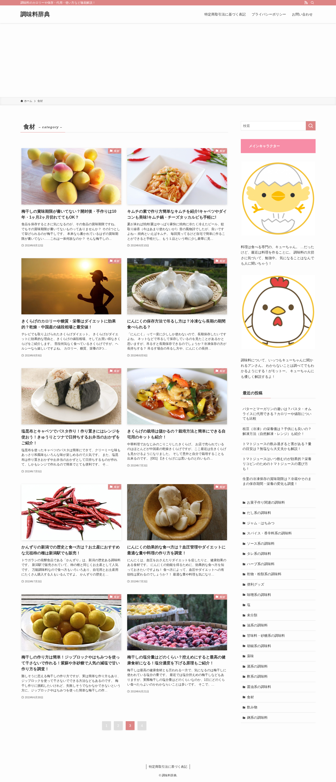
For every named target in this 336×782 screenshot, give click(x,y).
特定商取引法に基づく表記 (168, 766)
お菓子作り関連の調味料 (266, 502)
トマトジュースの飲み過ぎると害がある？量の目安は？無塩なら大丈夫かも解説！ (277, 446)
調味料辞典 (35, 14)
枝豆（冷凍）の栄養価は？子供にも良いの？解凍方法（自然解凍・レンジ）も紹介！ (277, 431)
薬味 (250, 656)
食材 (250, 697)
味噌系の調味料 (259, 595)
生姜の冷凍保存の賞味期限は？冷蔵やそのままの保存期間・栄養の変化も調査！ (277, 481)
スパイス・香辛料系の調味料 (269, 533)
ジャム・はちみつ (261, 523)
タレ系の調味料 (259, 554)
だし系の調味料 (259, 513)
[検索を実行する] (311, 125)
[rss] (306, 2)
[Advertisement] (168, 60)
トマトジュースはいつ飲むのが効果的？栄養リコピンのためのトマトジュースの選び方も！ (277, 463)
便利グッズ (255, 584)
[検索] (312, 2)
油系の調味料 (257, 625)
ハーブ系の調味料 (261, 564)
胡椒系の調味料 (259, 646)
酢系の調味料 (257, 676)
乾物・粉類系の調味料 (264, 574)
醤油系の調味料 (259, 687)
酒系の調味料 (257, 666)
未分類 (252, 615)
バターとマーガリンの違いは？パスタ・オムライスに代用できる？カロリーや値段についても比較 (277, 413)
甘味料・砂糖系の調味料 (266, 636)
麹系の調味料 (257, 717)
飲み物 (252, 707)
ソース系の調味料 (261, 543)
